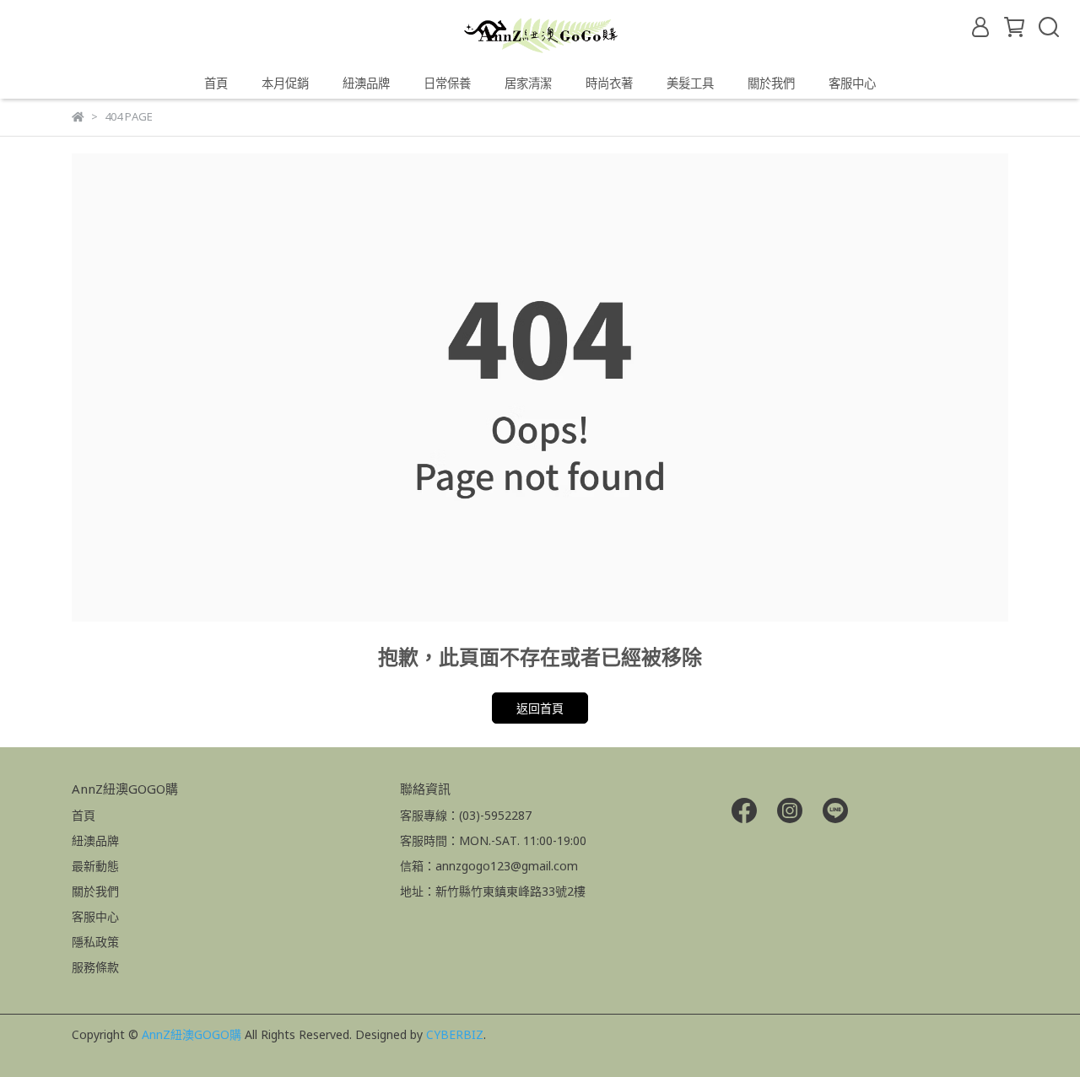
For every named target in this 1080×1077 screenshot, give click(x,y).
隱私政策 (95, 942)
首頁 (216, 83)
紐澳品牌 (95, 840)
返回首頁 (540, 708)
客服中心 (852, 83)
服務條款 (95, 967)
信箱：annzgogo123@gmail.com (489, 866)
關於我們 (771, 83)
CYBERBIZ (454, 1034)
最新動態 (95, 866)
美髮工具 (690, 83)
